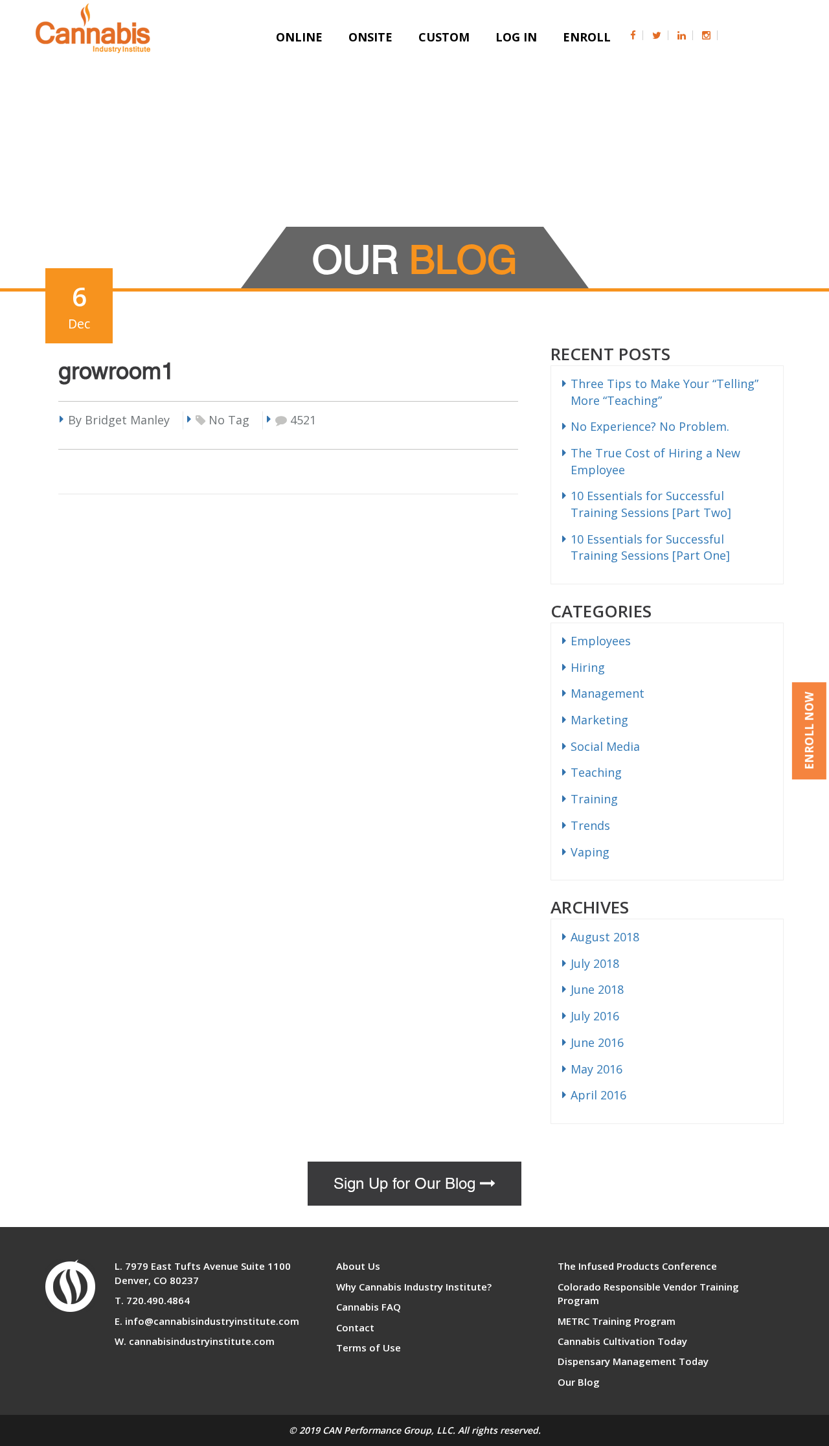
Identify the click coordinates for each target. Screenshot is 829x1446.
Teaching (596, 772)
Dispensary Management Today (633, 1361)
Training (594, 799)
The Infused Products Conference (637, 1265)
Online (299, 37)
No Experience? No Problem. (650, 426)
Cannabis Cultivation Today (622, 1341)
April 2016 (598, 1095)
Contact (355, 1327)
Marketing (599, 720)
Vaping (590, 852)
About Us (358, 1265)
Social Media (605, 746)
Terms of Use (368, 1347)
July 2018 (595, 963)
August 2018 (605, 937)
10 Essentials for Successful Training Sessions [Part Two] (651, 504)
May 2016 (596, 1069)
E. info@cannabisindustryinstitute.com (207, 1320)
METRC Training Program (617, 1320)
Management (607, 693)
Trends (590, 825)
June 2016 (597, 1042)
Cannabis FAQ (368, 1306)
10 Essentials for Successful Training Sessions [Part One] (650, 547)
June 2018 (597, 989)
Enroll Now (809, 731)
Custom (444, 37)
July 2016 (595, 1016)
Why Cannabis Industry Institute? (414, 1286)
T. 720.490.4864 (152, 1300)
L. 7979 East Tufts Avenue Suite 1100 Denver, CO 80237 (203, 1272)
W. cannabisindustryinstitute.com (195, 1341)
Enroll (587, 37)
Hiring (588, 667)
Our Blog (579, 1381)
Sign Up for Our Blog (407, 1184)
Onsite (370, 37)
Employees (601, 640)
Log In (516, 37)
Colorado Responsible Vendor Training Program (648, 1293)
